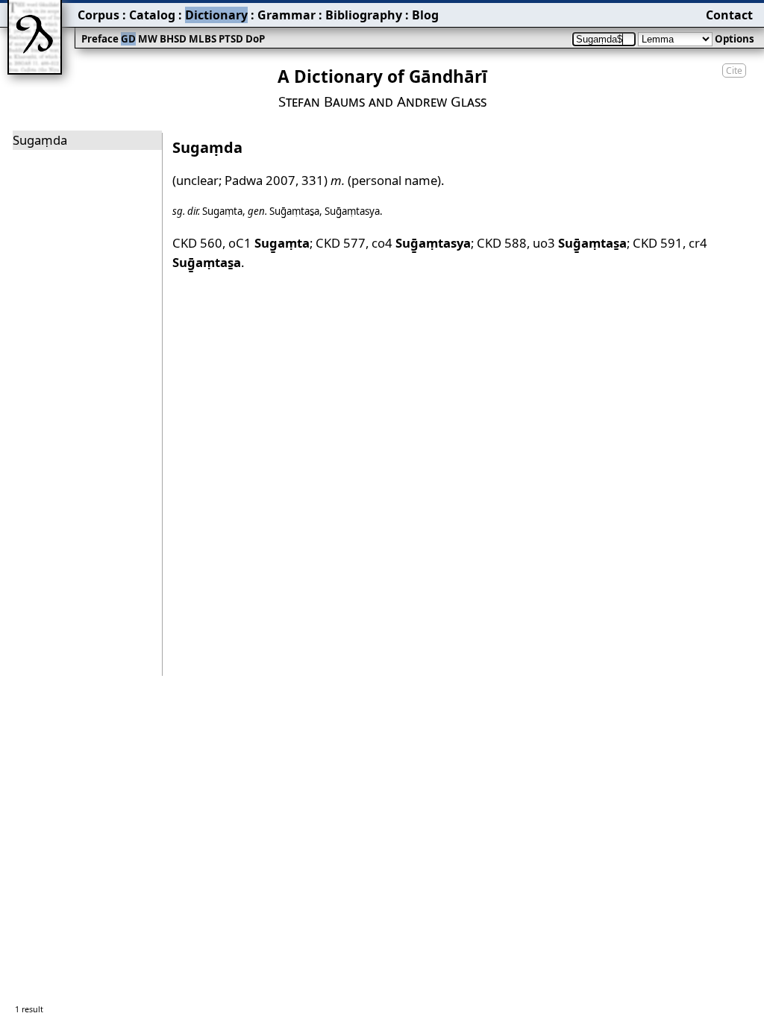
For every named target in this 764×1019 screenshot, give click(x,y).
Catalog (152, 15)
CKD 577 (341, 242)
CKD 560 (197, 242)
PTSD (231, 39)
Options (734, 39)
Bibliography (363, 15)
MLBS (202, 39)
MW (147, 39)
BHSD (173, 39)
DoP (255, 39)
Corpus (98, 15)
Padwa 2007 (260, 180)
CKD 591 (658, 242)
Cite (734, 70)
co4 (421, 242)
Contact (729, 15)
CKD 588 (502, 242)
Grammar (286, 15)
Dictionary (216, 15)
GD (128, 39)
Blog (425, 15)
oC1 (269, 242)
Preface (100, 39)
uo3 (580, 242)
